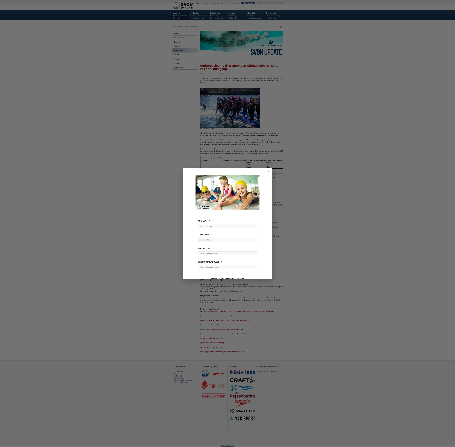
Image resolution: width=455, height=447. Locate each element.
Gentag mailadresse (208, 262)
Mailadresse (204, 248)
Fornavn (202, 221)
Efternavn (203, 234)
